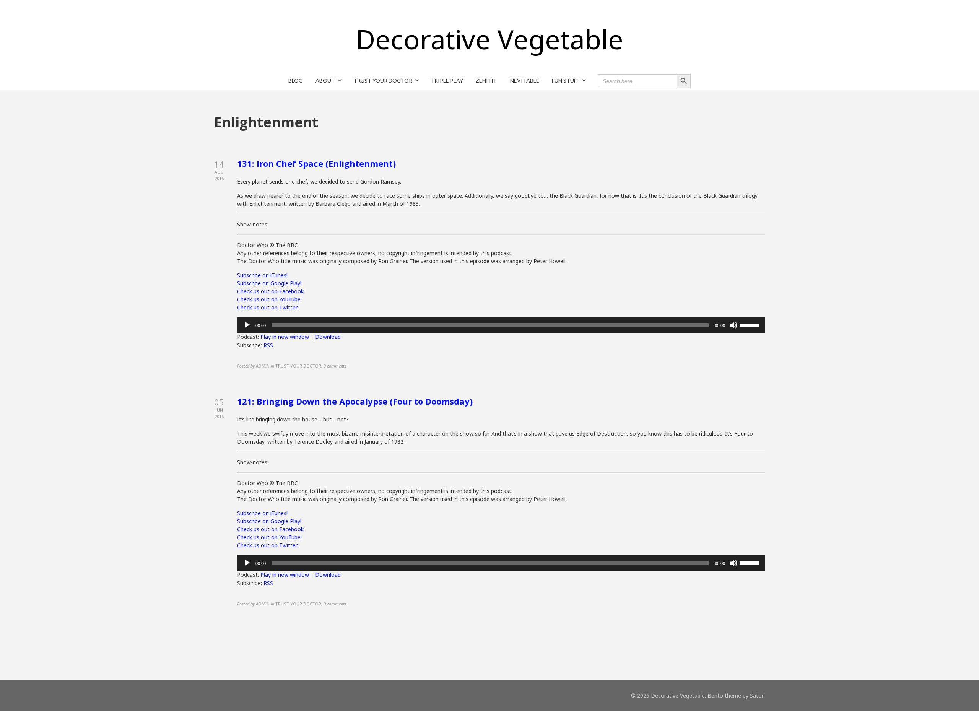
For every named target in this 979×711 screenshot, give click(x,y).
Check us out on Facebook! (271, 291)
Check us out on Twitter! (268, 307)
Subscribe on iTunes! (262, 275)
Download (328, 336)
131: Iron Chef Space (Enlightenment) (316, 163)
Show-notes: (252, 224)
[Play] (247, 325)
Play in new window (284, 336)
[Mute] (733, 325)
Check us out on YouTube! (269, 299)
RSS (268, 345)
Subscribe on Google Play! (269, 283)
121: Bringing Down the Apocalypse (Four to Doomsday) (355, 401)
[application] (501, 325)
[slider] (750, 324)
